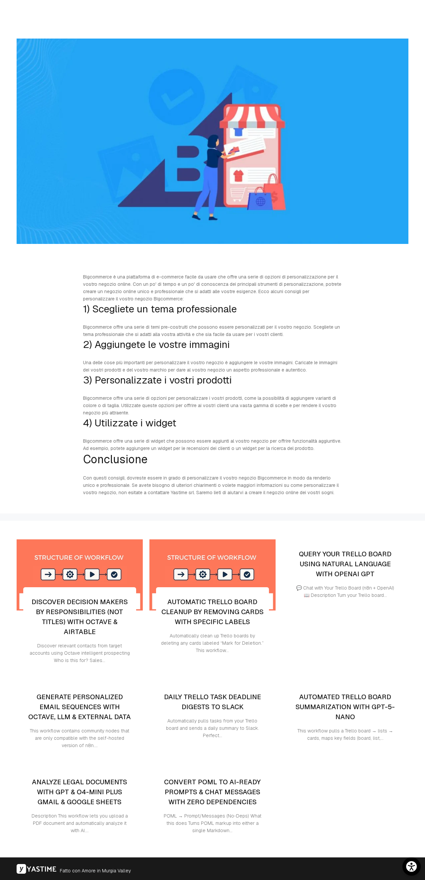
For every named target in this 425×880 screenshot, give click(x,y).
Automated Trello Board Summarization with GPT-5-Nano (345, 707)
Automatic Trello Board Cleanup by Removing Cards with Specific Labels (212, 612)
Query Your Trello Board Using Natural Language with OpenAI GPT (345, 564)
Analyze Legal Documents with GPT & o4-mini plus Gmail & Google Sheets (79, 792)
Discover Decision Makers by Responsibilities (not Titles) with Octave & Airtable (80, 617)
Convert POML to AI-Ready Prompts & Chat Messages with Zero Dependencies (212, 792)
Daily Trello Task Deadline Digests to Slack (212, 702)
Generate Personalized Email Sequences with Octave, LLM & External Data (79, 707)
